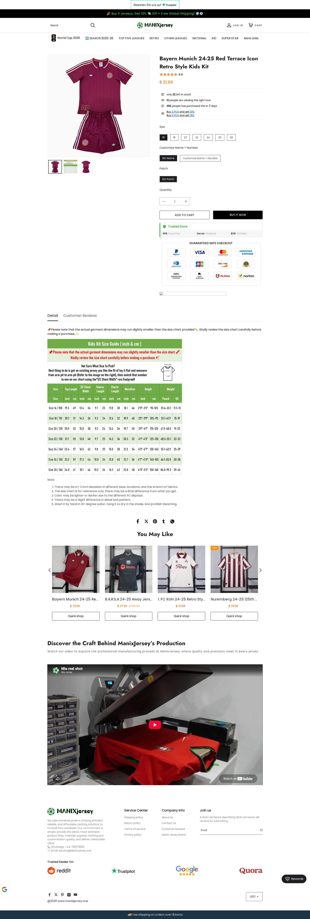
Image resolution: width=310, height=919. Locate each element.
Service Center (136, 810)
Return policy (132, 823)
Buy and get (180, 111)
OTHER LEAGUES (175, 38)
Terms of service (134, 829)
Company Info (173, 810)
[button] (49, 570)
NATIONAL (199, 38)
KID (214, 38)
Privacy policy (132, 834)
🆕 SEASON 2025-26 (99, 38)
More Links (251, 38)
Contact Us (169, 823)
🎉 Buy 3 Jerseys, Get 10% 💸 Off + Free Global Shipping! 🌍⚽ (155, 13)
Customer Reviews (173, 829)
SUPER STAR (230, 38)
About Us (167, 817)
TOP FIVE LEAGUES (131, 38)
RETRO (154, 38)
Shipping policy (133, 817)
